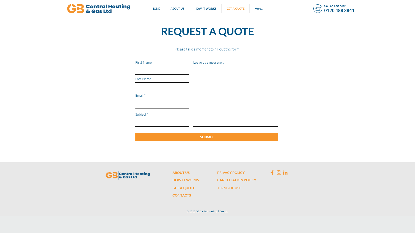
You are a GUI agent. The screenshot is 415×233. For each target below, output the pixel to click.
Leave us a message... (208, 62)
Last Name (143, 78)
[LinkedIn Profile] (285, 172)
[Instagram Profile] (279, 172)
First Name (143, 62)
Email (139, 95)
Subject (140, 114)
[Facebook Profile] (272, 172)
